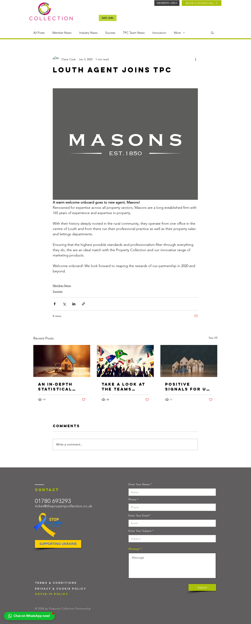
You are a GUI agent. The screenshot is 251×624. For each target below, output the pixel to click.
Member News (61, 33)
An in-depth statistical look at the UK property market (60, 386)
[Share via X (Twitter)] (64, 304)
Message (134, 548)
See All (213, 337)
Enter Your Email (138, 515)
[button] (212, 32)
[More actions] (195, 59)
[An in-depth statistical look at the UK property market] (61, 361)
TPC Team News (134, 33)
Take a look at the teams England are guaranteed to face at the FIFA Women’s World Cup (125, 386)
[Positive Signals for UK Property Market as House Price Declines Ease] (188, 361)
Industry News (88, 33)
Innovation (159, 33)
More (177, 33)
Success (110, 33)
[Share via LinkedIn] (74, 304)
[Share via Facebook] (54, 304)
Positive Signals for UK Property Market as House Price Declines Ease (187, 386)
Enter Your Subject (140, 530)
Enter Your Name (139, 484)
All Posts (39, 33)
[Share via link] (83, 304)
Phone (132, 499)
